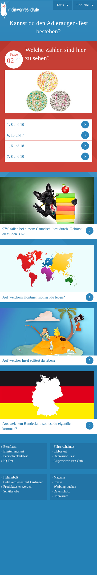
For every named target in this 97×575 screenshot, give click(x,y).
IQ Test (8, 461)
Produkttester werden (17, 486)
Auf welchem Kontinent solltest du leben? (33, 297)
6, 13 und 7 (15, 135)
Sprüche (83, 5)
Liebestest (60, 451)
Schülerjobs (11, 491)
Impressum (61, 496)
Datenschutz (62, 491)
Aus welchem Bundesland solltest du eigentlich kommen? (37, 426)
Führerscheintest (64, 446)
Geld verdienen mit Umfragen (23, 482)
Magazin (59, 477)
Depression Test (64, 456)
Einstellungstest (13, 451)
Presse (58, 482)
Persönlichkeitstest (15, 456)
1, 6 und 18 (15, 146)
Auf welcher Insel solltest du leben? (28, 360)
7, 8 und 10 (15, 156)
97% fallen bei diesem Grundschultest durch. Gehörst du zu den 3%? (41, 231)
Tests (60, 5)
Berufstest (9, 446)
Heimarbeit (10, 477)
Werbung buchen (65, 486)
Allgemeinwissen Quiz (68, 461)
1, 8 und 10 (15, 125)
